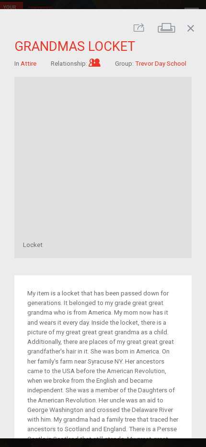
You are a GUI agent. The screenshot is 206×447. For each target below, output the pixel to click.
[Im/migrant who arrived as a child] (95, 63)
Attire (28, 63)
